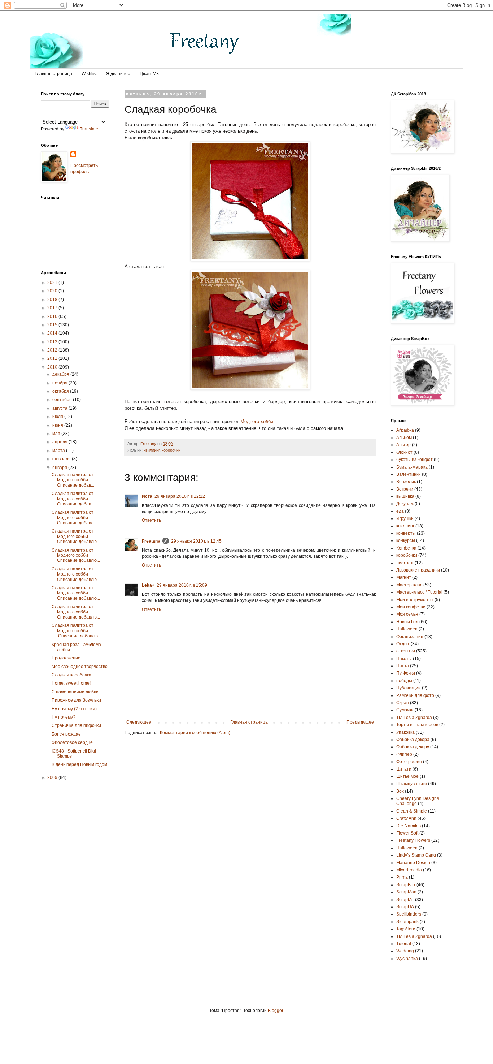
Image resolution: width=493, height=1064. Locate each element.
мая (56, 433)
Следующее (138, 722)
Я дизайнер (118, 73)
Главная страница (53, 73)
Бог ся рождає (66, 734)
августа (60, 408)
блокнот (404, 452)
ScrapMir (405, 899)
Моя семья (407, 614)
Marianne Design (413, 862)
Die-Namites (408, 825)
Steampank (407, 921)
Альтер (403, 444)
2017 (52, 307)
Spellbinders (408, 914)
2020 (52, 290)
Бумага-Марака (412, 467)
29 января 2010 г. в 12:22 (179, 496)
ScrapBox (405, 884)
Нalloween (407, 629)
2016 (52, 316)
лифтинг (405, 562)
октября (61, 391)
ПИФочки (405, 673)
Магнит (403, 577)
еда (400, 511)
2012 (52, 350)
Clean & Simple (411, 811)
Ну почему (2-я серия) (74, 708)
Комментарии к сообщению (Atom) (195, 732)
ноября (60, 382)
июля (58, 416)
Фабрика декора (412, 739)
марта (59, 450)
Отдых (403, 643)
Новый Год (407, 621)
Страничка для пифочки (76, 725)
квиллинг (152, 450)
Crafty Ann (406, 818)
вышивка (405, 496)
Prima (402, 877)
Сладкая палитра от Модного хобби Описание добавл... (74, 517)
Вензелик (406, 481)
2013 (52, 341)
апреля (60, 441)
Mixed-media (409, 870)
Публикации (408, 687)
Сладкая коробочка (71, 674)
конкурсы (405, 540)
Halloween (407, 847)
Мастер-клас (409, 584)
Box (400, 791)
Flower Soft (407, 833)
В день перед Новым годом (79, 764)
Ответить (151, 520)
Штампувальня (411, 783)
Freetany (151, 541)
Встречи (404, 489)
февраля (62, 458)
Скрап (402, 702)
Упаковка (405, 732)
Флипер (404, 754)
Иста (147, 496)
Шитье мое (407, 776)
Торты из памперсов (417, 724)
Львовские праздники (418, 570)
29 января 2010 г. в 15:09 (182, 585)
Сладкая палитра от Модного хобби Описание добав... (73, 480)
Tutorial (403, 943)
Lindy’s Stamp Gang (416, 855)
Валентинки (408, 474)
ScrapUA (405, 906)
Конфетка (406, 548)
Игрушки (405, 518)
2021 (52, 282)
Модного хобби (256, 421)
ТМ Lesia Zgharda (414, 717)
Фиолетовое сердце (72, 742)
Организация (409, 636)
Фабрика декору (412, 746)
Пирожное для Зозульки (76, 700)
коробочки (171, 450)
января (60, 467)
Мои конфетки (411, 606)
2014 (52, 333)
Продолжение (66, 657)
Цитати (403, 769)
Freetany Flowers (413, 840)
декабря (61, 374)
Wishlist (89, 73)
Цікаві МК (149, 73)
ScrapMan (406, 892)
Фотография (409, 761)
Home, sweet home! (71, 683)
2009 (52, 777)
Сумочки (405, 709)
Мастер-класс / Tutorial (419, 592)
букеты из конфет (414, 459)
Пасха (402, 665)
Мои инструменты (414, 599)
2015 (52, 324)
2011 (52, 358)
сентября (62, 399)
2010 (52, 367)
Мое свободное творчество (80, 666)
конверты (406, 533)
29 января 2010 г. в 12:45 (196, 541)
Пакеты (404, 658)
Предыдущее (360, 722)
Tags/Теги (405, 928)
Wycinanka (407, 958)
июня (58, 425)
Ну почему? (63, 717)
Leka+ (148, 585)
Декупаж (405, 503)
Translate (89, 129)
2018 (52, 299)
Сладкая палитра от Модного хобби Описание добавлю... (76, 536)
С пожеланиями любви (75, 691)
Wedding (405, 950)
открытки (405, 651)
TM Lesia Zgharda (414, 936)
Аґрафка (405, 430)
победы (404, 680)
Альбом (404, 437)
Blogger (275, 1010)
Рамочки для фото (415, 695)
